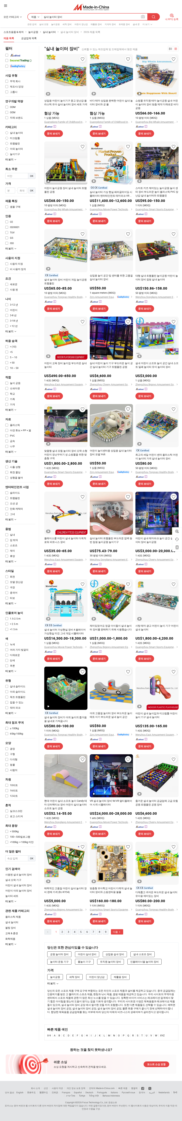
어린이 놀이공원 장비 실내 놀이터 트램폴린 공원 (65, 189)
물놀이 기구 (84, 961)
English (19, 1092)
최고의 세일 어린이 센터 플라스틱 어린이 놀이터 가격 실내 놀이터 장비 (156, 456)
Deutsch (89, 1092)
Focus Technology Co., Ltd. (95, 1102)
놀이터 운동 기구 (59, 961)
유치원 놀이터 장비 (110, 961)
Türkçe (82, 1095)
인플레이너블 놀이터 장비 (144, 961)
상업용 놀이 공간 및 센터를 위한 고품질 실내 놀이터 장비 (111, 277)
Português (102, 1092)
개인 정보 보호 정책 (76, 1088)
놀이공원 (55, 24)
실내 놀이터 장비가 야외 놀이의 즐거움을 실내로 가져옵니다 (65, 719)
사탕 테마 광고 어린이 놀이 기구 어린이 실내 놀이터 (156, 627)
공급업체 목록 (29, 38)
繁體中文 (43, 1092)
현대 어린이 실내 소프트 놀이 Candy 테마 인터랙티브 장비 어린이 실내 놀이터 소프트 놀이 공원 (65, 804)
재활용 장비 (96, 24)
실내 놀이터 (11, 922)
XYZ (162, 1035)
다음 (115, 931)
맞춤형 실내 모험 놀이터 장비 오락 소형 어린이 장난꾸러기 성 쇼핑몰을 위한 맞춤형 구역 (65, 454)
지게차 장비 (110, 24)
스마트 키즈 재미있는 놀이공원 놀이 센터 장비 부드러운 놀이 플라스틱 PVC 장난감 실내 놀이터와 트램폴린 (156, 191)
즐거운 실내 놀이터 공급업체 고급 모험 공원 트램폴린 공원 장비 (156, 802)
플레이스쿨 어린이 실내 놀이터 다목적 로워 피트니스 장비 (65, 540)
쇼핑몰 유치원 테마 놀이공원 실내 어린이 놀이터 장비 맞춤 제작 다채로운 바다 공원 (156, 104)
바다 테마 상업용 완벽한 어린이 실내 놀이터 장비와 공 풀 (111, 102)
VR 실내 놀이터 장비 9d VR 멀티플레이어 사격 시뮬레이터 (111, 802)
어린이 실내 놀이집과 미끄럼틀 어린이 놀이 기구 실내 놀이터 (156, 715)
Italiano (114, 1092)
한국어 (142, 1092)
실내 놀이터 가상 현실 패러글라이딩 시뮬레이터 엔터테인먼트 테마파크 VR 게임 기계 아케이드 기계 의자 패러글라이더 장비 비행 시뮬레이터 (111, 193)
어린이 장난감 (81, 24)
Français (66, 1092)
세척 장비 (67, 24)
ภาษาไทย (70, 1095)
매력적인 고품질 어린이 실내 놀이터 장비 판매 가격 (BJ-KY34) (65, 890)
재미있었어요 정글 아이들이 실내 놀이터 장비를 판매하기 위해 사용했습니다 (111, 627)
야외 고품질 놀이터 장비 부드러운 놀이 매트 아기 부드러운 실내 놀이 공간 (111, 715)
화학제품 (10, 938)
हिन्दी (175, 1092)
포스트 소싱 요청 (156, 1064)
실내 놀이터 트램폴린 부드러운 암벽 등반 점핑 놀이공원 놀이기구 (111, 540)
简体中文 (31, 1092)
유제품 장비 (124, 24)
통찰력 (134, 1088)
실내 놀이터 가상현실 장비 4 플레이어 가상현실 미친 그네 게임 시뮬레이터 (65, 631)
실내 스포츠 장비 (142, 954)
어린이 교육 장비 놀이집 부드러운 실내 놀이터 (65, 365)
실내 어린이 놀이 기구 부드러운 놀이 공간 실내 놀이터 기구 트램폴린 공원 (111, 365)
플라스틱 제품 (13, 916)
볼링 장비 (10, 927)
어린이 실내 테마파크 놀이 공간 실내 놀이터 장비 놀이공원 (156, 540)
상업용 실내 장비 (115, 954)
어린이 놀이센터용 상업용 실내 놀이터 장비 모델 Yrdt (111, 452)
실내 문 (136, 24)
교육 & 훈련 (11, 933)
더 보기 (51, 983)
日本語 (55, 1092)
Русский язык (128, 1092)
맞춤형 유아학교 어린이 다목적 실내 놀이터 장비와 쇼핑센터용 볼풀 (111, 890)
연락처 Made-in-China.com (102, 1088)
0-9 (49, 1035)
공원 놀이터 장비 (59, 954)
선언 (46, 1088)
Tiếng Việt (94, 1095)
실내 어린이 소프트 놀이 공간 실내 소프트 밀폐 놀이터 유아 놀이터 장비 (156, 365)
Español (78, 1092)
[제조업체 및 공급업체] (91, 7)
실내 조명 (43, 24)
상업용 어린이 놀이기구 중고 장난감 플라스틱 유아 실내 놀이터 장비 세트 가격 (65, 102)
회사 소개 (35, 1088)
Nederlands (164, 1092)
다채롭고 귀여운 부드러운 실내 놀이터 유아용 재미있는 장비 (156, 894)
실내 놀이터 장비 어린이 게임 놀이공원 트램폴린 (65, 281)
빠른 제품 (122, 1088)
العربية (152, 1092)
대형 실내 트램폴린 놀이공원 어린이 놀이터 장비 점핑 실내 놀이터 (156, 277)
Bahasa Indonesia (111, 1095)
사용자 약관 (57, 1088)
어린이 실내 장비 (87, 954)
